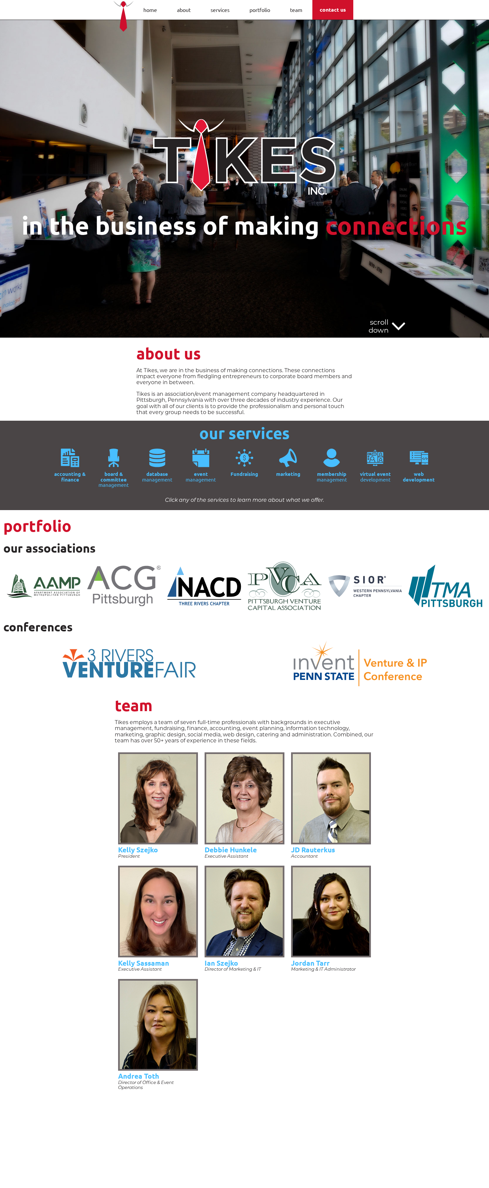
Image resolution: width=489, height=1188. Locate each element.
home (150, 9)
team (296, 9)
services (220, 9)
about (184, 9)
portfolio (259, 9)
